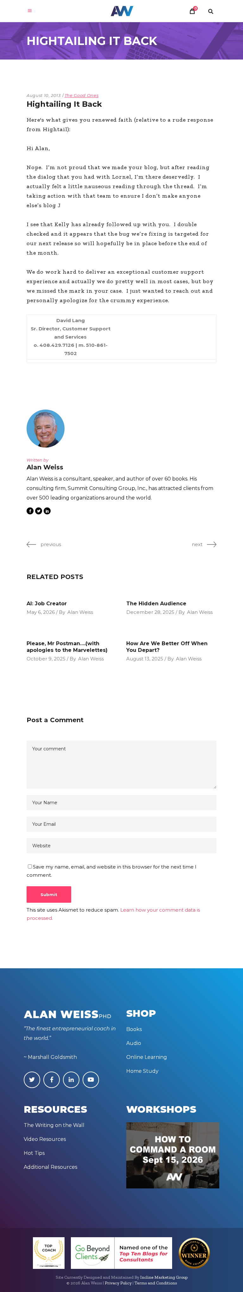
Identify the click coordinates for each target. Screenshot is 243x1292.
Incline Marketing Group (164, 1277)
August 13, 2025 (144, 659)
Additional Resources (50, 1167)
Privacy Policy (118, 1283)
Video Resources (45, 1139)
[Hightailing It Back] (46, 429)
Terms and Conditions (155, 1283)
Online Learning (146, 1057)
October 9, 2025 (46, 659)
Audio (133, 1043)
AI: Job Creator (47, 604)
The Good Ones (81, 95)
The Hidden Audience (156, 604)
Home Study (142, 1071)
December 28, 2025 (150, 612)
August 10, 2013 (44, 95)
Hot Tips (34, 1153)
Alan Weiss (80, 612)
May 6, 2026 (41, 612)
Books (134, 1029)
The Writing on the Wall (54, 1125)
